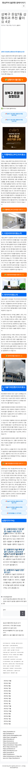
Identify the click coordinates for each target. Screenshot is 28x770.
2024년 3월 (7, 698)
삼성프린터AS (12, 659)
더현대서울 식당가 (6, 652)
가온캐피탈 (13, 643)
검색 (4, 609)
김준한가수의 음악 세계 (9, 628)
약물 (12, 661)
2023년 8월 (7, 716)
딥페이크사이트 (13, 652)
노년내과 (4, 650)
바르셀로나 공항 (16, 654)
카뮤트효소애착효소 (18, 668)
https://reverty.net (12, 747)
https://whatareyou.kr (9, 756)
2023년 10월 (7, 711)
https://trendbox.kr (8, 739)
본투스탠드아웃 (11, 656)
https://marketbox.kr (9, 731)
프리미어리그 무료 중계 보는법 (12, 625)
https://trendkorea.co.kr (10, 750)
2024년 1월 (7, 703)
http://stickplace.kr (8, 733)
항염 (16, 672)
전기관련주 (12, 666)
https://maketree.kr (8, 754)
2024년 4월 (7, 696)
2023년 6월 (7, 721)
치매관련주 (11, 668)
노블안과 (8, 650)
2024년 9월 (7, 683)
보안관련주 (5, 656)
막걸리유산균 (5, 654)
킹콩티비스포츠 (17, 670)
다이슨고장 (17, 650)
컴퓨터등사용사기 (10, 670)
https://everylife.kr (8, 752)
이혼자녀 (4, 666)
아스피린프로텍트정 (6, 661)
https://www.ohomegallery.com (12, 735)
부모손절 (16, 656)
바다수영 (10, 654)
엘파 (22, 661)
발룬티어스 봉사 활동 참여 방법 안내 (13, 635)
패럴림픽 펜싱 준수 (6, 672)
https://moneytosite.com (10, 743)
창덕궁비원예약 (6, 668)
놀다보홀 (12, 650)
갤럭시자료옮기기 (6, 645)
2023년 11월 (7, 708)
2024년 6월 (7, 691)
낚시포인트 (13, 647)
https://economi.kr (8, 741)
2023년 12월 (7, 706)
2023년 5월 (7, 724)
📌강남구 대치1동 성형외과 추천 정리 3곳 (14, 502)
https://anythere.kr (14, 758)
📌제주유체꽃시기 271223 (14, 513)
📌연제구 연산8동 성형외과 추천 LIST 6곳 (14, 114)
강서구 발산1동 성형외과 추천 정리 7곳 (14, 599)
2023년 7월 (7, 718)
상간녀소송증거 (19, 659)
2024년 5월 (7, 693)
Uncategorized (7, 597)
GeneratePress (14, 767)
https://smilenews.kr (9, 748)
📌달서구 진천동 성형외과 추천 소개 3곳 (14, 507)
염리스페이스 (5, 663)
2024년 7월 (7, 688)
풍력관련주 (13, 672)
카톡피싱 (4, 670)
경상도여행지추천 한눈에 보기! (12, 623)
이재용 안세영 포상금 (19, 663)
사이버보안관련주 (6, 659)
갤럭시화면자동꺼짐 (14, 645)
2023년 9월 (7, 713)
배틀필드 (21, 654)
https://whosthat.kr (8, 745)
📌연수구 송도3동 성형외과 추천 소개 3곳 (14, 120)
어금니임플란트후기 (17, 661)
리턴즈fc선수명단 (20, 652)
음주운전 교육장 (12, 663)
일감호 (8, 666)
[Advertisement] (14, 39)
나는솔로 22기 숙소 (6, 647)
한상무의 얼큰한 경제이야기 (14, 2)
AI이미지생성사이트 (6, 643)
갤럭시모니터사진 (19, 643)
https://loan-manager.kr (10, 737)
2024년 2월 (7, 701)
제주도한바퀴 (17, 666)
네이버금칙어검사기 (19, 647)
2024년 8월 (7, 686)
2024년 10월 (7, 680)
